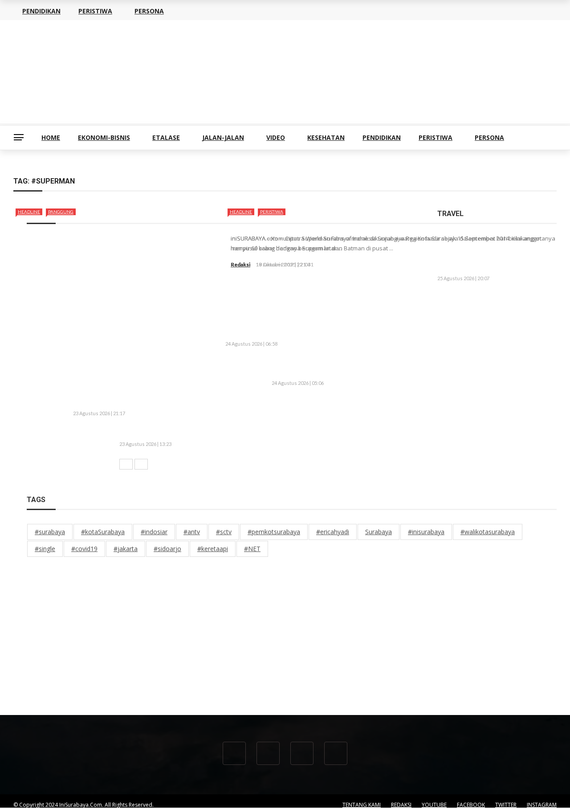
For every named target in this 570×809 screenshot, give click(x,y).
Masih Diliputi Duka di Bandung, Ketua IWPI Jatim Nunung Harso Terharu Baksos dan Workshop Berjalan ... (494, 315)
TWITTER (506, 805)
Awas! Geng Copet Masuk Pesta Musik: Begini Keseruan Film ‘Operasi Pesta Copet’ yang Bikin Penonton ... (241, 403)
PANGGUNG (60, 211)
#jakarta (126, 548)
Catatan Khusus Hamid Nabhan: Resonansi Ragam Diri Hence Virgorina (520, 254)
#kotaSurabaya (103, 531)
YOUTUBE (434, 805)
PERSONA (489, 137)
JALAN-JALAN (223, 137)
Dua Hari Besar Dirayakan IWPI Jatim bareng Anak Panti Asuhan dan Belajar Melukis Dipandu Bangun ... (283, 433)
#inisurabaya (426, 531)
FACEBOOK (471, 805)
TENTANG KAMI (361, 805)
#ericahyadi (332, 531)
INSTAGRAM (542, 805)
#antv (191, 531)
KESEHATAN (326, 137)
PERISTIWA (435, 137)
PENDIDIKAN (381, 137)
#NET (252, 548)
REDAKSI (401, 805)
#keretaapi (212, 548)
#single (45, 548)
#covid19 (84, 548)
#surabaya (50, 531)
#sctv (224, 531)
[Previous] (126, 464)
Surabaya (378, 531)
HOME (50, 137)
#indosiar (154, 531)
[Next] (141, 464)
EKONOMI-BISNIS (104, 137)
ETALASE (166, 137)
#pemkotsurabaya (274, 531)
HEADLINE (29, 211)
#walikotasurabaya (487, 531)
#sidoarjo (167, 548)
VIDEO (275, 137)
